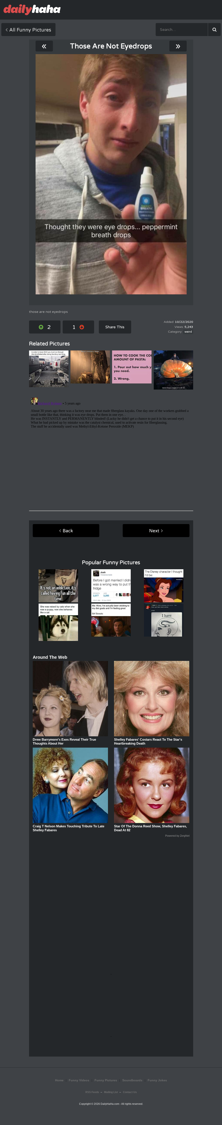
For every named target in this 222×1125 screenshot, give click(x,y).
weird (188, 332)
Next (154, 531)
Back (68, 531)
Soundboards (132, 1080)
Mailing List (111, 1092)
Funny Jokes (157, 1080)
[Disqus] (111, 450)
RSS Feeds (92, 1092)
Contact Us (130, 1092)
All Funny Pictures (30, 30)
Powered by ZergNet (177, 835)
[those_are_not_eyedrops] (111, 174)
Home (59, 1080)
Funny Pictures (106, 1080)
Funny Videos (79, 1080)
